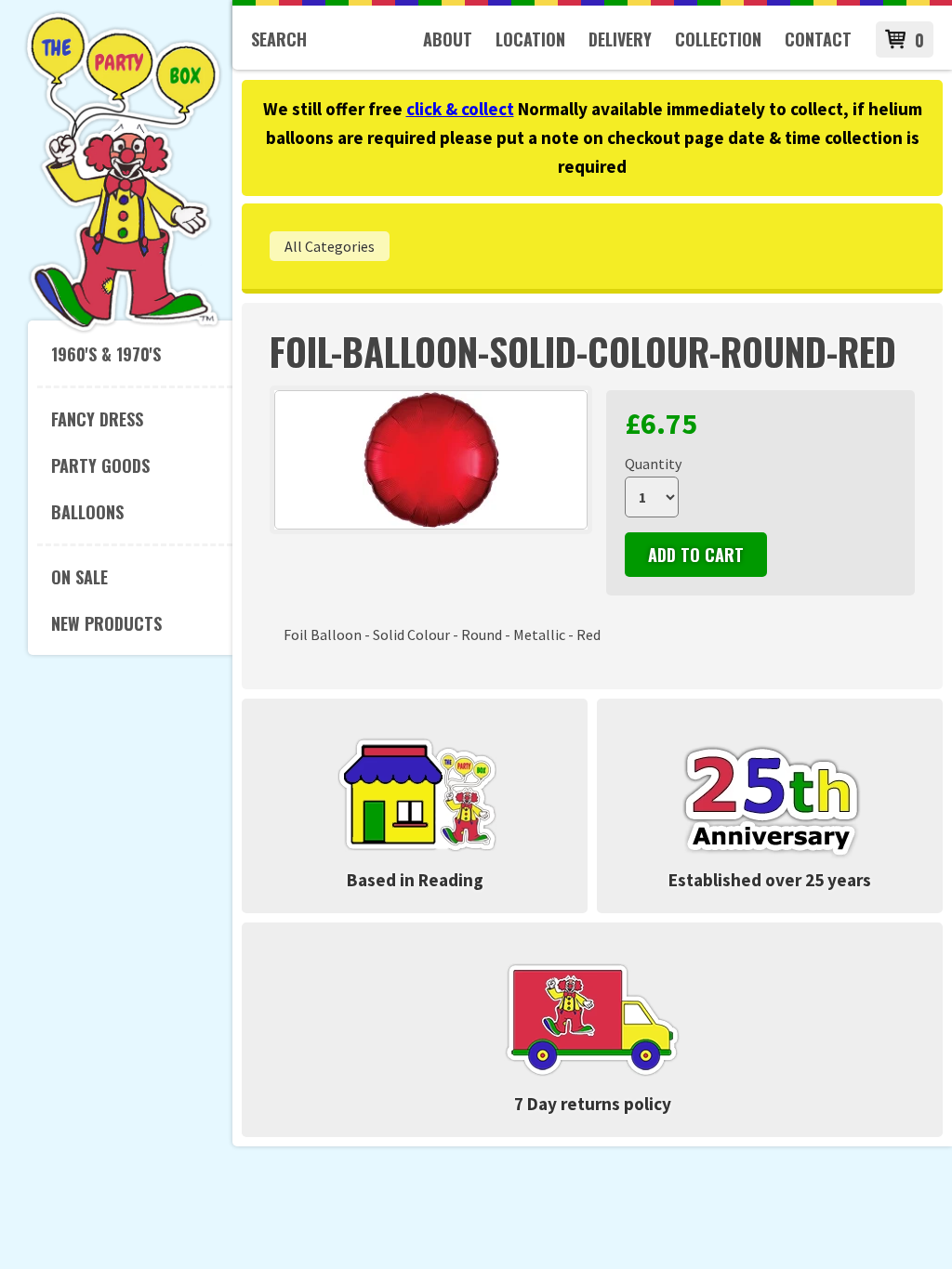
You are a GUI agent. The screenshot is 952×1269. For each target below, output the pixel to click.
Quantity (653, 463)
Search (279, 39)
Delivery (620, 39)
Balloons (87, 512)
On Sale (79, 577)
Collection (718, 39)
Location (530, 39)
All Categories (329, 246)
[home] (123, 329)
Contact (818, 39)
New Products (106, 623)
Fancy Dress (97, 419)
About (447, 39)
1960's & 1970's (106, 354)
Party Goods (100, 465)
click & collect (460, 109)
